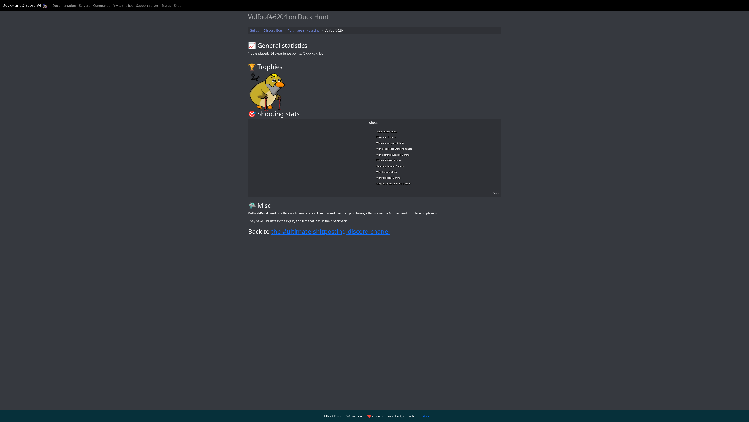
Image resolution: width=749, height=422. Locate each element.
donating (423, 416)
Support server (147, 6)
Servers (84, 6)
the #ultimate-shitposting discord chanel (330, 231)
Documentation (64, 6)
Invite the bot (123, 6)
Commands (101, 6)
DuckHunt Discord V (21, 5)
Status (166, 6)
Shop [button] (178, 6)
